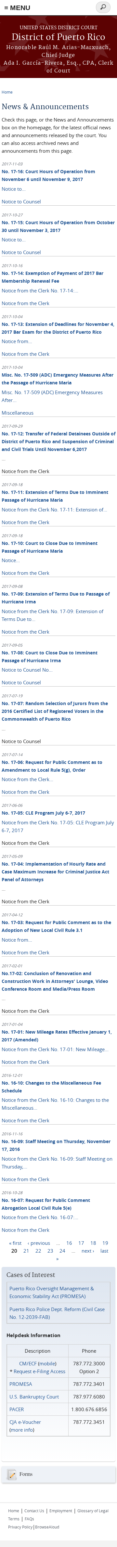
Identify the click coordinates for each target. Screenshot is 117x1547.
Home (7, 92)
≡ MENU (17, 7)
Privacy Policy (20, 1526)
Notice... (11, 560)
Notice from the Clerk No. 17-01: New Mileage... (55, 1049)
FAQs (29, 1518)
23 (50, 1250)
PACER (16, 1409)
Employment (60, 1510)
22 (38, 1250)
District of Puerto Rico (58, 37)
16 (69, 1242)
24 (62, 1250)
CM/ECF (28, 1363)
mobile (47, 1363)
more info (22, 1429)
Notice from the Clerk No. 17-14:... (40, 290)
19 (105, 1242)
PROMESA (20, 1384)
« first (15, 1242)
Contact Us (34, 1510)
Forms (26, 1473)
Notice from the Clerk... (27, 779)
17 (81, 1242)
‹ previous (39, 1242)
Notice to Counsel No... (27, 669)
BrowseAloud (47, 1526)
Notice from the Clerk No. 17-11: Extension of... (54, 509)
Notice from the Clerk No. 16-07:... (40, 1217)
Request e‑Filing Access (39, 1371)
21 (26, 1250)
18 (93, 1242)
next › (88, 1250)
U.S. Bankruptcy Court (34, 1396)
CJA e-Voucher (25, 1422)
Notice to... (14, 189)
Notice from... (17, 341)
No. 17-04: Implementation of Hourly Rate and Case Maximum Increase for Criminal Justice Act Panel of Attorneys (55, 872)
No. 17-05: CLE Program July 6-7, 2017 (43, 813)
